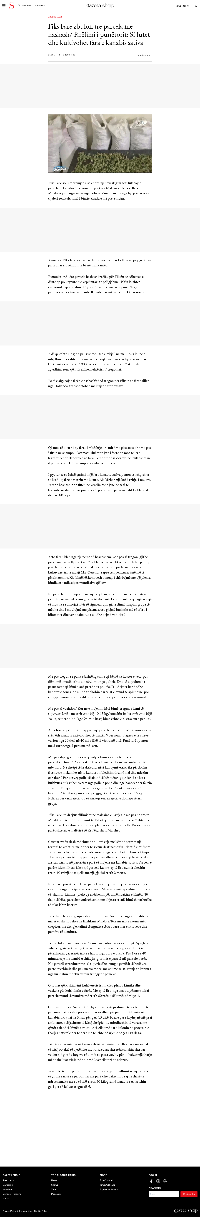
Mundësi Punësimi (11, 1194)
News (54, 1180)
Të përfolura (39, 5)
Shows (54, 1185)
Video (54, 1189)
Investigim (55, 17)
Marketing (7, 1185)
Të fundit (26, 5)
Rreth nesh (8, 1180)
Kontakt (6, 1198)
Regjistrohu (189, 1194)
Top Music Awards (109, 1189)
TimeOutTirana (107, 1185)
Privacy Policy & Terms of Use (17, 1211)
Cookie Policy (40, 1211)
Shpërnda (143, 56)
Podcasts (56, 1194)
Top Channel (106, 1180)
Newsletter (7, 1189)
